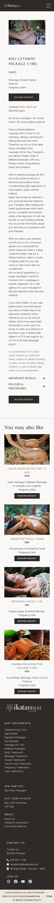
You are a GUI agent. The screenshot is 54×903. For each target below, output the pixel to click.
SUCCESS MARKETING (30, 896)
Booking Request (27, 496)
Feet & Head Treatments (17, 764)
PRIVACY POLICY (33, 900)
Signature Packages (15, 737)
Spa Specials (11, 741)
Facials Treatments (14, 760)
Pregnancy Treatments (16, 767)
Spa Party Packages (15, 790)
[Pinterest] (30, 881)
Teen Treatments (13, 771)
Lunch (42, 678)
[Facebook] (15, 881)
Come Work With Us (15, 826)
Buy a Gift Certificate (15, 803)
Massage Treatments (16, 756)
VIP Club (9, 806)
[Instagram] (8, 881)
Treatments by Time (15, 730)
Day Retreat (10, 733)
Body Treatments (13, 752)
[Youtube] (22, 881)
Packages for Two (14, 745)
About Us (9, 819)
